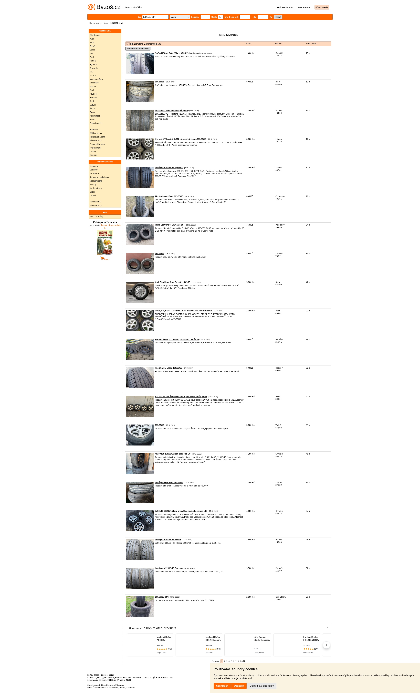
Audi (92, 39)
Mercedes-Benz (97, 79)
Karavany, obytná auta (99, 177)
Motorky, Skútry (96, 216)
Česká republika (100, 688)
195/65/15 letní (161, 597)
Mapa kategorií (93, 685)
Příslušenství (95, 148)
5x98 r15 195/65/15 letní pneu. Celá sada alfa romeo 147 (181, 511)
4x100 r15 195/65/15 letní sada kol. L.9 (172, 454)
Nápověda (91, 677)
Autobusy (94, 166)
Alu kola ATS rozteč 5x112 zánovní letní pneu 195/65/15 (180, 139)
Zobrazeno (311, 43)
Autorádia (94, 129)
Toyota (92, 112)
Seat (92, 101)
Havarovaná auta (97, 137)
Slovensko (113, 688)
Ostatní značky (96, 123)
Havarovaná (95, 202)
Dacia (92, 50)
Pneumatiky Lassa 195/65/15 (168, 368)
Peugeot (93, 94)
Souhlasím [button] (222, 685)
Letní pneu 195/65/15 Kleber (168, 540)
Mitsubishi (94, 83)
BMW (92, 42)
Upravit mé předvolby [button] (262, 685)
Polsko (122, 688)
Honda (93, 61)
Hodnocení (109, 677)
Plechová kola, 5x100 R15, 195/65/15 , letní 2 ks (177, 339)
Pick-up (93, 184)
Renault (93, 97)
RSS (158, 677)
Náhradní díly (96, 140)
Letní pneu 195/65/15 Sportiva (169, 168)
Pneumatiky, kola (97, 144)
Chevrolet (94, 68)
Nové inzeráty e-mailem (138, 48)
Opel (92, 90)
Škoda (92, 108)
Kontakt (118, 677)
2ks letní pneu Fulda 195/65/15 (169, 196)
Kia (91, 72)
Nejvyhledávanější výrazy (112, 685)
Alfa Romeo (95, 35)
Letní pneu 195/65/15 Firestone (169, 568)
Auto (106, 23)
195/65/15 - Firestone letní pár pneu (171, 110)
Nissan (93, 86)
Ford (92, 57)
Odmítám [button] (239, 685)
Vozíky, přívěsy (96, 188)
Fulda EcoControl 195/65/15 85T (170, 225)
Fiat (91, 53)
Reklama (127, 677)
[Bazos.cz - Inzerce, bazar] (104, 9)
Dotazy (100, 677)
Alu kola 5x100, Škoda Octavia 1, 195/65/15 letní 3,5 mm (181, 397)
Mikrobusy (94, 173)
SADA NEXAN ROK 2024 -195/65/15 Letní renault (178, 53)
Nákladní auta (96, 181)
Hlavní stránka (95, 23)
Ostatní (93, 195)
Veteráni (93, 155)
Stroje (92, 192)
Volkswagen (95, 116)
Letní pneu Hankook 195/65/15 (169, 482)
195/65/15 (159, 82)
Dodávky (93, 170)
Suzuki (93, 105)
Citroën (93, 46)
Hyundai (93, 64)
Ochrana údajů (148, 677)
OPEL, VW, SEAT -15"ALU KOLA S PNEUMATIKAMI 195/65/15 (183, 311)
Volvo (92, 119)
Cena (248, 43)
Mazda (93, 75)
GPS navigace (96, 133)
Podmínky (136, 677)
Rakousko (130, 688)
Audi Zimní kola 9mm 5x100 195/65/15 (172, 282)
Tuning (93, 151)
